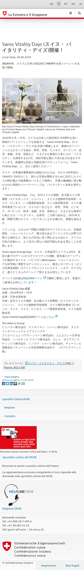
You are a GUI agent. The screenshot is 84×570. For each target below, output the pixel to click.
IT (59, 3)
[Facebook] (4, 383)
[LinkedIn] (12, 383)
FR (65, 3)
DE (51, 3)
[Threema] (16, 383)
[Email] (23, 383)
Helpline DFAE (12, 508)
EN (73, 3)
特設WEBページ (32, 278)
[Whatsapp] (19, 383)
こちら (50, 316)
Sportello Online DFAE (16, 399)
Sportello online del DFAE (19, 457)
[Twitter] (8, 383)
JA (80, 3)
